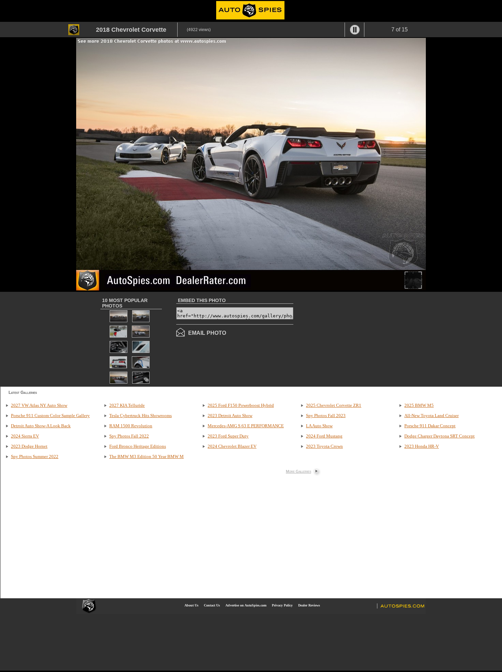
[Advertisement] (350, 338)
